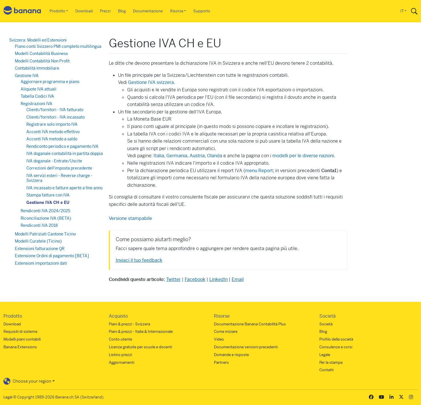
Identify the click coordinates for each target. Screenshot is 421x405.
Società (326, 324)
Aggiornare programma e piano (50, 81)
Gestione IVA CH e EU (47, 202)
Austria (197, 156)
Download (84, 11)
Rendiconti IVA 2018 (39, 225)
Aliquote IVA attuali (38, 89)
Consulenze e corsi (335, 347)
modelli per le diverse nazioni (303, 156)
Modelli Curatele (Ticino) (38, 241)
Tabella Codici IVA (37, 96)
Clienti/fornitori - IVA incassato (55, 117)
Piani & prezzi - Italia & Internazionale (141, 331)
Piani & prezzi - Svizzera (129, 324)
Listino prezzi (120, 354)
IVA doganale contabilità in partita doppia (64, 153)
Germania (176, 156)
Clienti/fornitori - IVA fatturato (54, 109)
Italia (159, 156)
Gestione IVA (27, 75)
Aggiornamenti (121, 362)
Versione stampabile (130, 218)
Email (238, 279)
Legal (7, 397)
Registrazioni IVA (36, 103)
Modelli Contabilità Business (41, 53)
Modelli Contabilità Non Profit (42, 61)
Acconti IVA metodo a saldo (51, 138)
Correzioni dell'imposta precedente (59, 168)
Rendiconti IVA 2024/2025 (45, 210)
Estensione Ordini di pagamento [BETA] (52, 255)
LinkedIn (218, 279)
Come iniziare (225, 331)
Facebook (195, 279)
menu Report (259, 171)
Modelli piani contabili (22, 339)
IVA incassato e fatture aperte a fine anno (64, 187)
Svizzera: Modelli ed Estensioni (38, 40)
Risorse (176, 11)
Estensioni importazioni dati (41, 263)
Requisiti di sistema (20, 331)
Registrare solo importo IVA (52, 124)
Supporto (201, 11)
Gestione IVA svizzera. (151, 82)
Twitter (173, 279)
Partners (221, 362)
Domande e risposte (231, 354)
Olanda (214, 156)
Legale (324, 354)
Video (219, 339)
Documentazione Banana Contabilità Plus (250, 324)
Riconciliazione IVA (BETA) (46, 218)
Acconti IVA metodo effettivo (53, 131)
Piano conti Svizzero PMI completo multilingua (58, 46)
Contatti (326, 369)
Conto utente (120, 339)
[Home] (22, 11)
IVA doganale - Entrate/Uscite (54, 161)
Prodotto (57, 11)
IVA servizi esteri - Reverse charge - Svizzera (59, 178)
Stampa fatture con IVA (48, 195)
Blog (122, 11)
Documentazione (148, 11)
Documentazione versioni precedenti (246, 347)
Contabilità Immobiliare (37, 68)
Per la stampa (331, 362)
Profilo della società (336, 339)
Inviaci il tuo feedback (139, 260)
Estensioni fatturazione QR (39, 248)
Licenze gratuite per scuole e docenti (140, 347)
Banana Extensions (20, 347)
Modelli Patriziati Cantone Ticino (45, 234)
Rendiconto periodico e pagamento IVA (62, 146)
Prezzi (105, 11)
